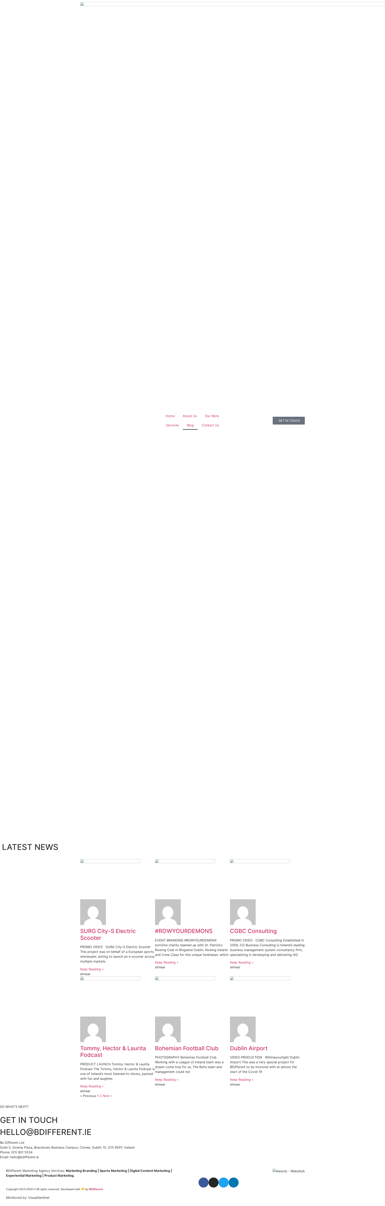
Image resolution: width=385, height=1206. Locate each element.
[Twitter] (224, 1182)
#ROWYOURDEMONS (184, 931)
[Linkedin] (234, 1182)
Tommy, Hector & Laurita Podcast (113, 1051)
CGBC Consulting (253, 931)
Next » (107, 1096)
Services (172, 425)
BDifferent (96, 1189)
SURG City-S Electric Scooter (108, 934)
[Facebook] (204, 1182)
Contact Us (210, 425)
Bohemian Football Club (187, 1048)
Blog (190, 425)
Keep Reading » (92, 969)
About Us (190, 416)
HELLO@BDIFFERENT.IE (45, 1132)
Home (170, 416)
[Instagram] (214, 1182)
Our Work (212, 416)
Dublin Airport (248, 1048)
